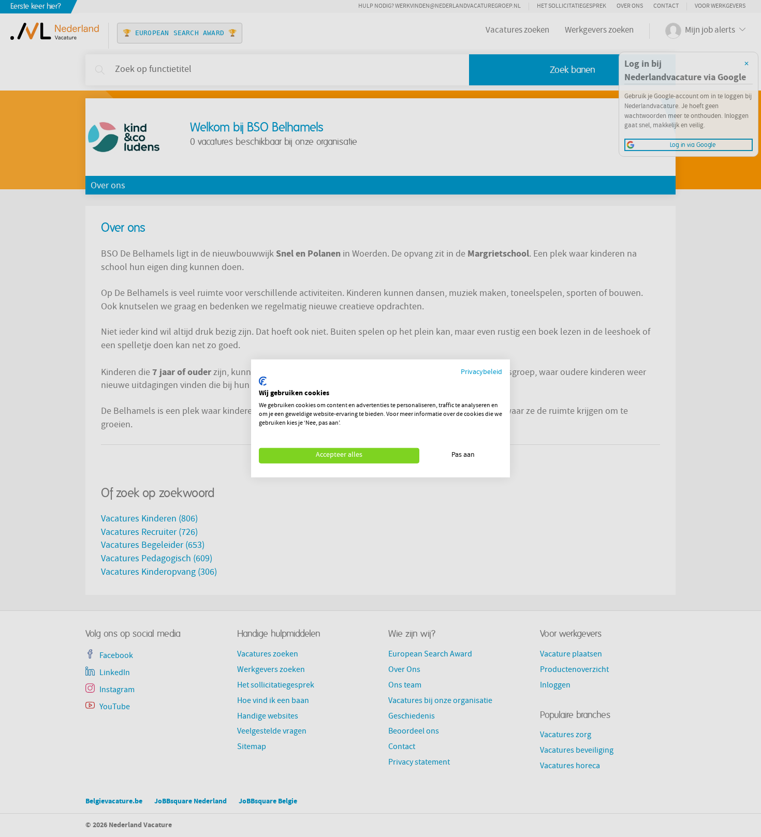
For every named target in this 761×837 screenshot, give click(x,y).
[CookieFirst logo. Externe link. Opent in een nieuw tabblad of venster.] (263, 381)
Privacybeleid (481, 372)
